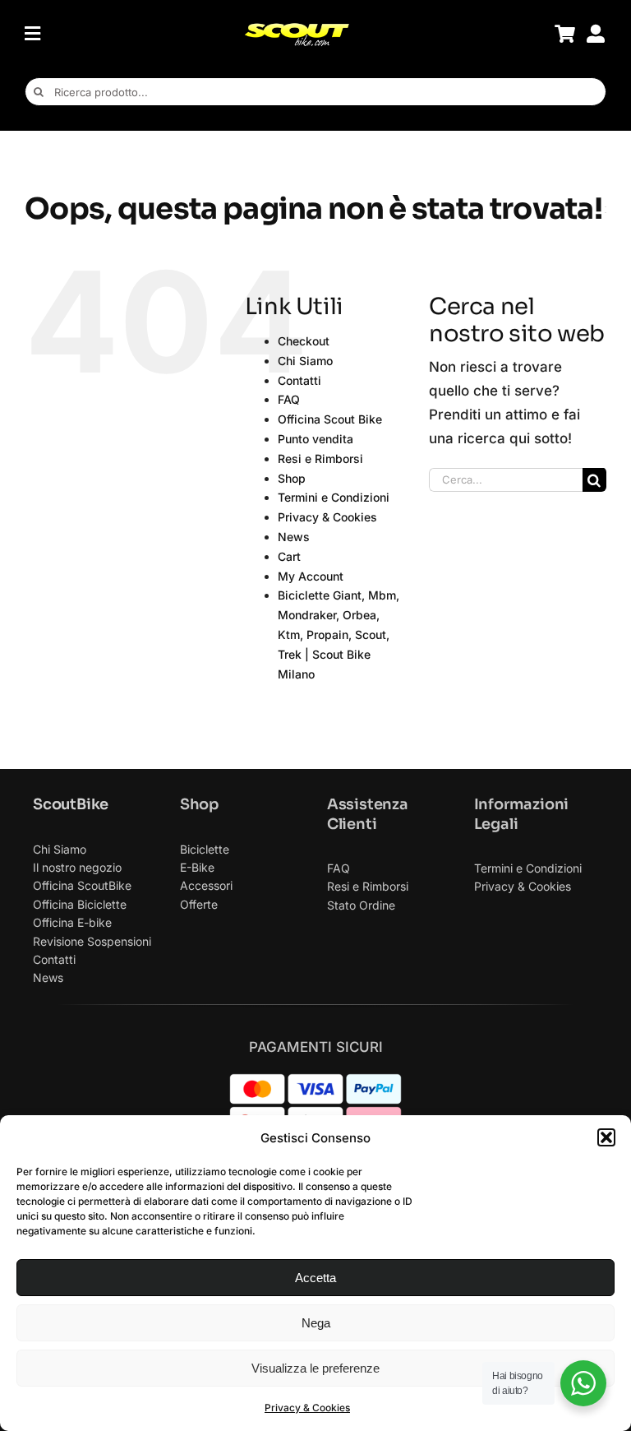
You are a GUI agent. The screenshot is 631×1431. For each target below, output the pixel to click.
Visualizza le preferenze (315, 1368)
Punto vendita (315, 439)
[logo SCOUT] (296, 29)
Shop (292, 478)
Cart (289, 556)
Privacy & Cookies (307, 1407)
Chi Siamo (305, 361)
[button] (606, 1137)
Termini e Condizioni (333, 497)
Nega (316, 1323)
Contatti (299, 380)
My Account (310, 576)
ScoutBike (70, 804)
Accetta (315, 1278)
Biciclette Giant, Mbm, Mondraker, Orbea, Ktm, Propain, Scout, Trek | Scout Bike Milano (338, 634)
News (294, 537)
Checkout (303, 341)
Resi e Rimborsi (320, 458)
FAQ (289, 399)
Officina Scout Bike (330, 419)
